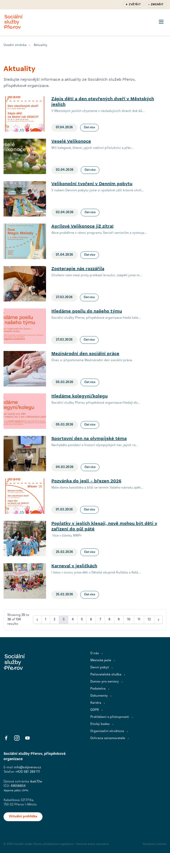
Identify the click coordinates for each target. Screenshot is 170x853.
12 (149, 619)
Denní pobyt (99, 667)
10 (128, 619)
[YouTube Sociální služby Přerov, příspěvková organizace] (27, 738)
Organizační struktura (107, 731)
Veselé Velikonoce (71, 141)
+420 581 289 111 (27, 772)
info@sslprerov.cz (27, 767)
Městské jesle (100, 660)
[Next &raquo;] (158, 619)
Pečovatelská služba (105, 674)
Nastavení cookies (154, 844)
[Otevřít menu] (161, 21)
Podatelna (98, 688)
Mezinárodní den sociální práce (85, 354)
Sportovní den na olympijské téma (89, 439)
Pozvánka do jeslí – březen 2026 (86, 481)
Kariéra (95, 703)
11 (139, 619)
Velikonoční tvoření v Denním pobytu (91, 184)
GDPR (94, 710)
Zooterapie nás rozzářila (77, 269)
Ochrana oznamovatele (107, 738)
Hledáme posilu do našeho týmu (86, 311)
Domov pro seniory (104, 681)
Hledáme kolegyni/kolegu (79, 396)
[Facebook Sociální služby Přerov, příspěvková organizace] (6, 738)
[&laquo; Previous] (37, 619)
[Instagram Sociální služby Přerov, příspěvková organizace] (16, 738)
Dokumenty (99, 695)
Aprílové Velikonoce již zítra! (82, 226)
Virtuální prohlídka (23, 816)
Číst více (89, 127)
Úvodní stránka (15, 45)
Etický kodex (100, 724)
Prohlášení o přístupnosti (109, 717)
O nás (94, 653)
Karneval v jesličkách (74, 566)
